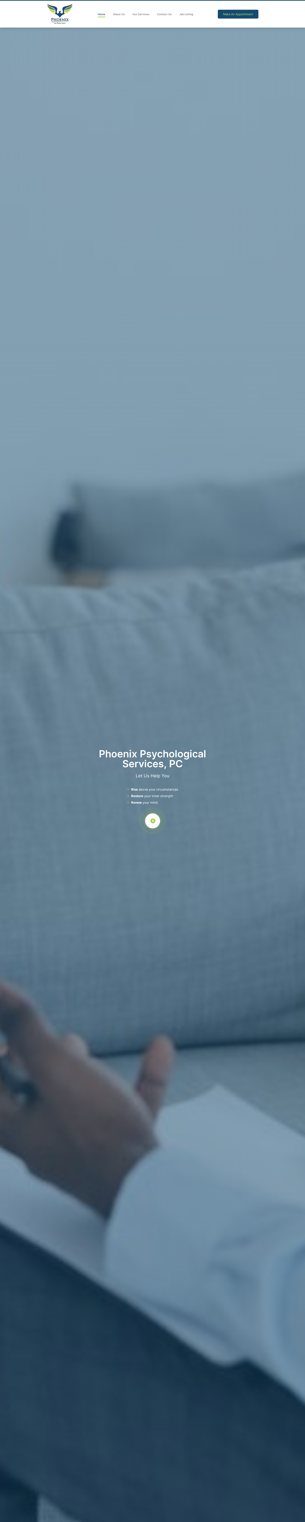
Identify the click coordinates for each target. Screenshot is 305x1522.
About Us (119, 14)
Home (101, 14)
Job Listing (186, 14)
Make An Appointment (238, 14)
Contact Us (164, 14)
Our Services (141, 14)
